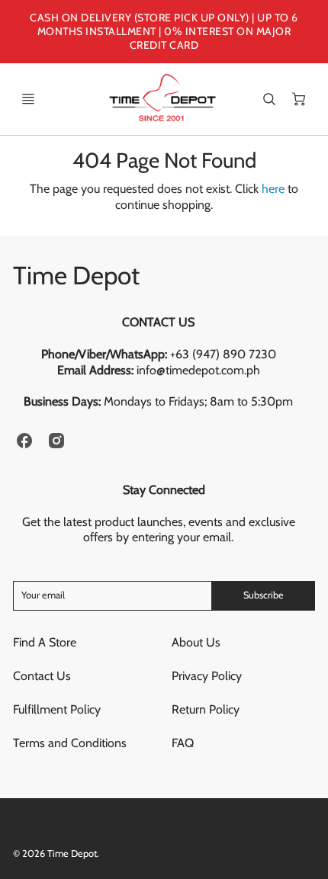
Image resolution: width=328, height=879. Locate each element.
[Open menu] (28, 99)
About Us (196, 642)
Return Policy (206, 709)
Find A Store (44, 642)
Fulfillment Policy (57, 709)
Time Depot (76, 275)
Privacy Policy (207, 676)
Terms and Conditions (70, 743)
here (273, 188)
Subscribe (263, 595)
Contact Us (42, 676)
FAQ (183, 743)
